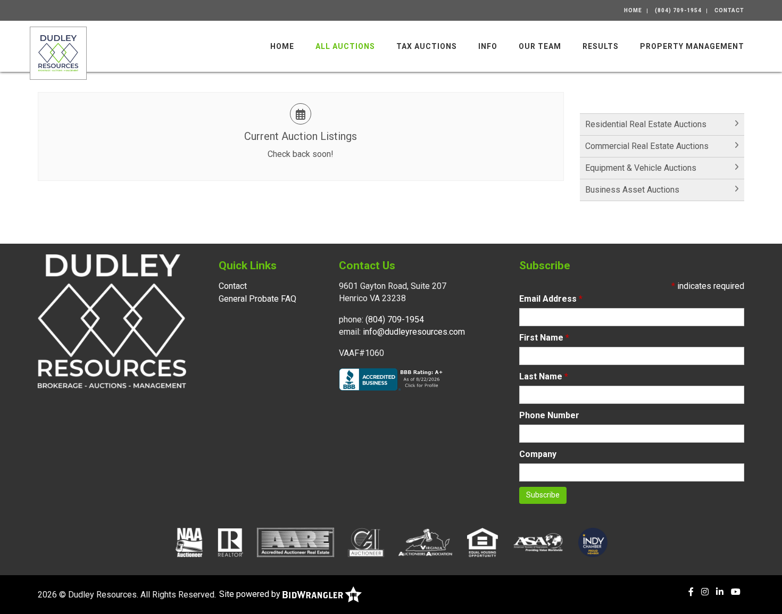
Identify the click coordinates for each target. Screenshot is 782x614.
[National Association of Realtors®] (230, 542)
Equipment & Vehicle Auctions (640, 168)
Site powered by (250, 594)
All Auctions (345, 46)
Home (633, 10)
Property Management (692, 46)
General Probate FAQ (257, 299)
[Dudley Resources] (58, 52)
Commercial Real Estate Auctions (647, 146)
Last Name (543, 376)
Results (601, 46)
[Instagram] (705, 592)
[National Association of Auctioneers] (189, 542)
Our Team (540, 46)
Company (537, 454)
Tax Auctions (426, 46)
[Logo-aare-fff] (295, 542)
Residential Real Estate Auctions (645, 124)
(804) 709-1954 (678, 10)
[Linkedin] (719, 592)
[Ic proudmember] (592, 542)
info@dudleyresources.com (414, 332)
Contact (729, 10)
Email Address (551, 299)
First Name (544, 338)
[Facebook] (691, 592)
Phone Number (549, 415)
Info (487, 46)
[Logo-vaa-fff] (425, 542)
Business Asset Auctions (632, 190)
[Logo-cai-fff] (366, 542)
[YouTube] (736, 592)
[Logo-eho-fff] (482, 542)
